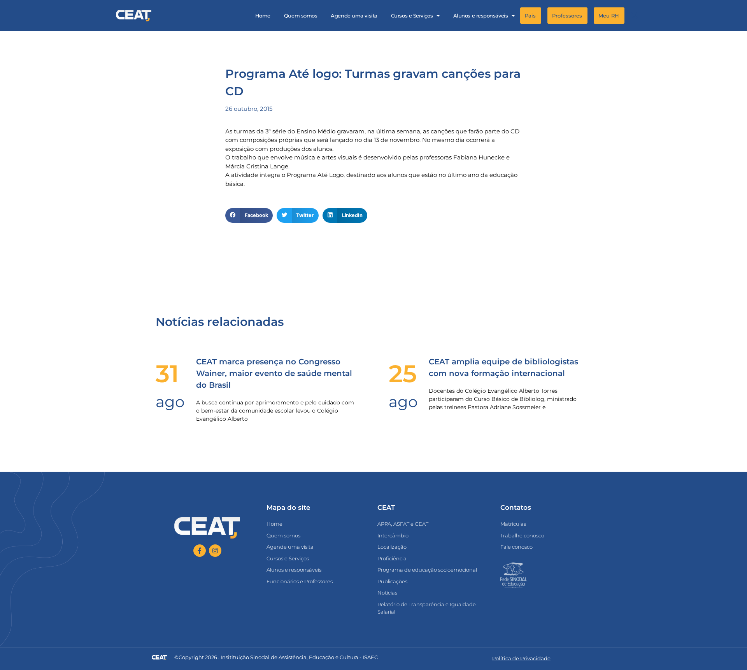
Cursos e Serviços (412, 15)
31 (167, 373)
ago (170, 401)
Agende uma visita (354, 15)
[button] (634, 16)
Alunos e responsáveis (480, 15)
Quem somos (300, 15)
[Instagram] (215, 550)
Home (262, 15)
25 (403, 373)
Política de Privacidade (521, 658)
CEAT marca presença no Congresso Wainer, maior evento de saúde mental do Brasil (274, 373)
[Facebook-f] (199, 550)
